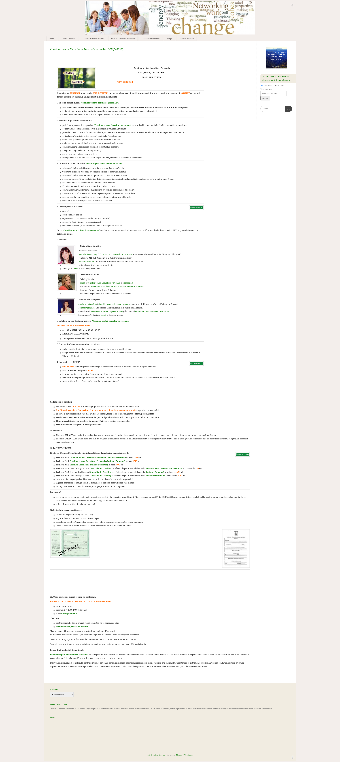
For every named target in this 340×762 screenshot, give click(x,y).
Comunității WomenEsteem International (153, 311)
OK (287, 108)
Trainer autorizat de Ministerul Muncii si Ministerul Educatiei (117, 286)
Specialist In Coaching (101, 468)
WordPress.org (56, 736)
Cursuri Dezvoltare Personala (123, 38)
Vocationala (127, 283)
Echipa (169, 38)
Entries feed (55, 727)
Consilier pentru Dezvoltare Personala (104, 283)
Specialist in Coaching (88, 254)
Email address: (266, 89)
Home (51, 38)
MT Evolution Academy (157, 755)
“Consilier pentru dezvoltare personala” (99, 103)
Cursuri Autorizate (68, 38)
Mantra (179, 755)
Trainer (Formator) (116, 461)
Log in (52, 722)
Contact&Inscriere (186, 38)
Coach (75, 268)
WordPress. (188, 755)
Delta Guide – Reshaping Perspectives (106, 311)
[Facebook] (292, 5)
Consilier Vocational (116, 457)
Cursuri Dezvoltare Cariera (93, 38)
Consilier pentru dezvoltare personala (104, 163)
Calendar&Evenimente (151, 38)
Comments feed (56, 731)
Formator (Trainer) (87, 261)
